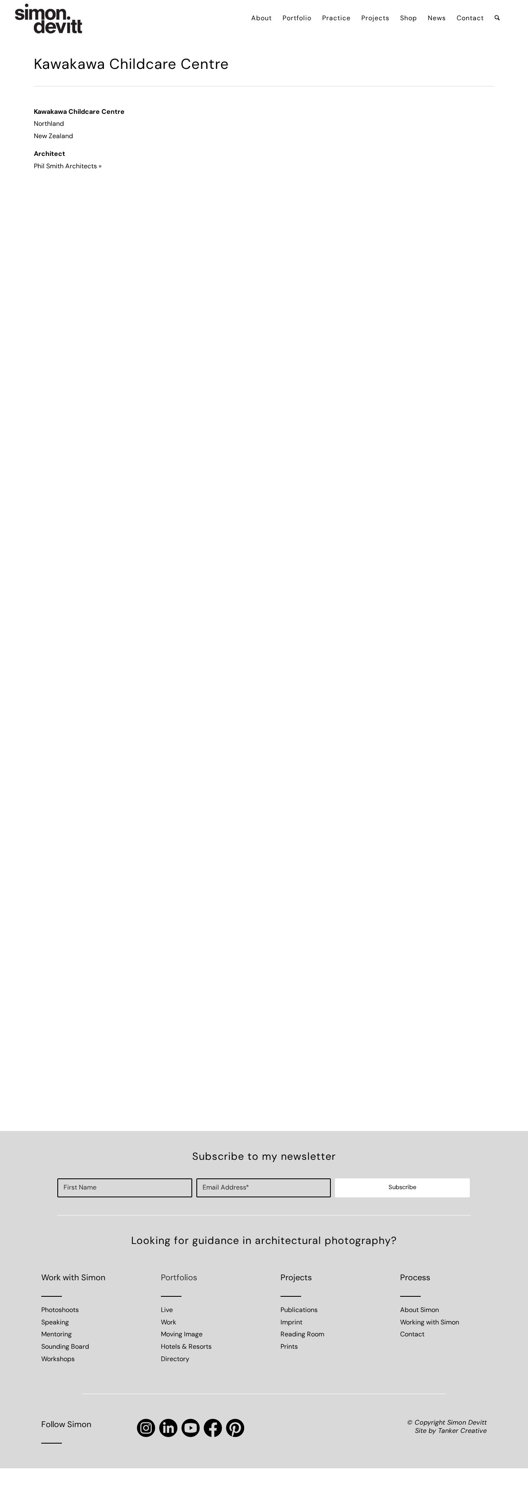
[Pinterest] (235, 1428)
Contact (412, 1334)
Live (167, 1310)
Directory (175, 1359)
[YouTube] (191, 1428)
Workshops (58, 1359)
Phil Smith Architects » (67, 166)
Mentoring (56, 1334)
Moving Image (182, 1334)
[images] (49, 18)
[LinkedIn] (168, 1428)
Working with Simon (429, 1322)
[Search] (497, 18)
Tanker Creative (462, 1431)
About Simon (419, 1310)
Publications (299, 1310)
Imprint (291, 1322)
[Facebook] (213, 1428)
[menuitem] (261, 18)
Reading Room (302, 1334)
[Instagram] (146, 1428)
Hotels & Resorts (186, 1347)
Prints (289, 1347)
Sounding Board (65, 1347)
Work (168, 1322)
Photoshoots (60, 1310)
